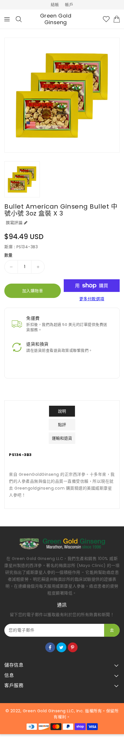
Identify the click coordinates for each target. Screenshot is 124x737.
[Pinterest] (73, 647)
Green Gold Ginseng (56, 19)
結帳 (55, 4)
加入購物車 (32, 291)
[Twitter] (61, 647)
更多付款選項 (91, 299)
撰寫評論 (14, 223)
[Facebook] (50, 647)
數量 (8, 255)
